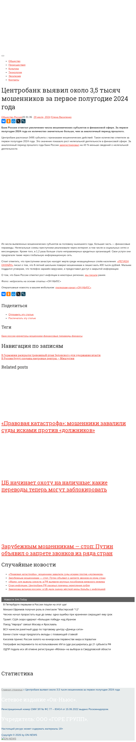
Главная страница (11, 689)
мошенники (36, 335)
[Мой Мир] (13, 121)
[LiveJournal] (23, 121)
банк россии (8, 335)
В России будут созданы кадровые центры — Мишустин (37, 358)
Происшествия (17, 64)
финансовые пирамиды (57, 335)
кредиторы (22, 335)
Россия (18, 117)
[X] (18, 121)
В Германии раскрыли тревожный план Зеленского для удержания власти (51, 355)
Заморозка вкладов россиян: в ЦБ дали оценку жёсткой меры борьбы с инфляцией (56, 589)
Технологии (15, 72)
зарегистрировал (69, 145)
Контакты (13, 79)
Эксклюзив (14, 76)
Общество (14, 61)
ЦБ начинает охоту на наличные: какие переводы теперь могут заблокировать (54, 486)
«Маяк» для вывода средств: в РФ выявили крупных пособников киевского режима (56, 581)
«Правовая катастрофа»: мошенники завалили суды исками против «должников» (63, 426)
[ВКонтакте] (3, 121)
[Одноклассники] (8, 121)
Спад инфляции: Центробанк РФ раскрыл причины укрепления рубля (49, 585)
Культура (13, 68)
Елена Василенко (61, 117)
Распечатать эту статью (22, 318)
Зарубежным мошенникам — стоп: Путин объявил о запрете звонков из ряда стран (57, 550)
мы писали (91, 275)
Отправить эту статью (21, 314)
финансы (77, 335)
